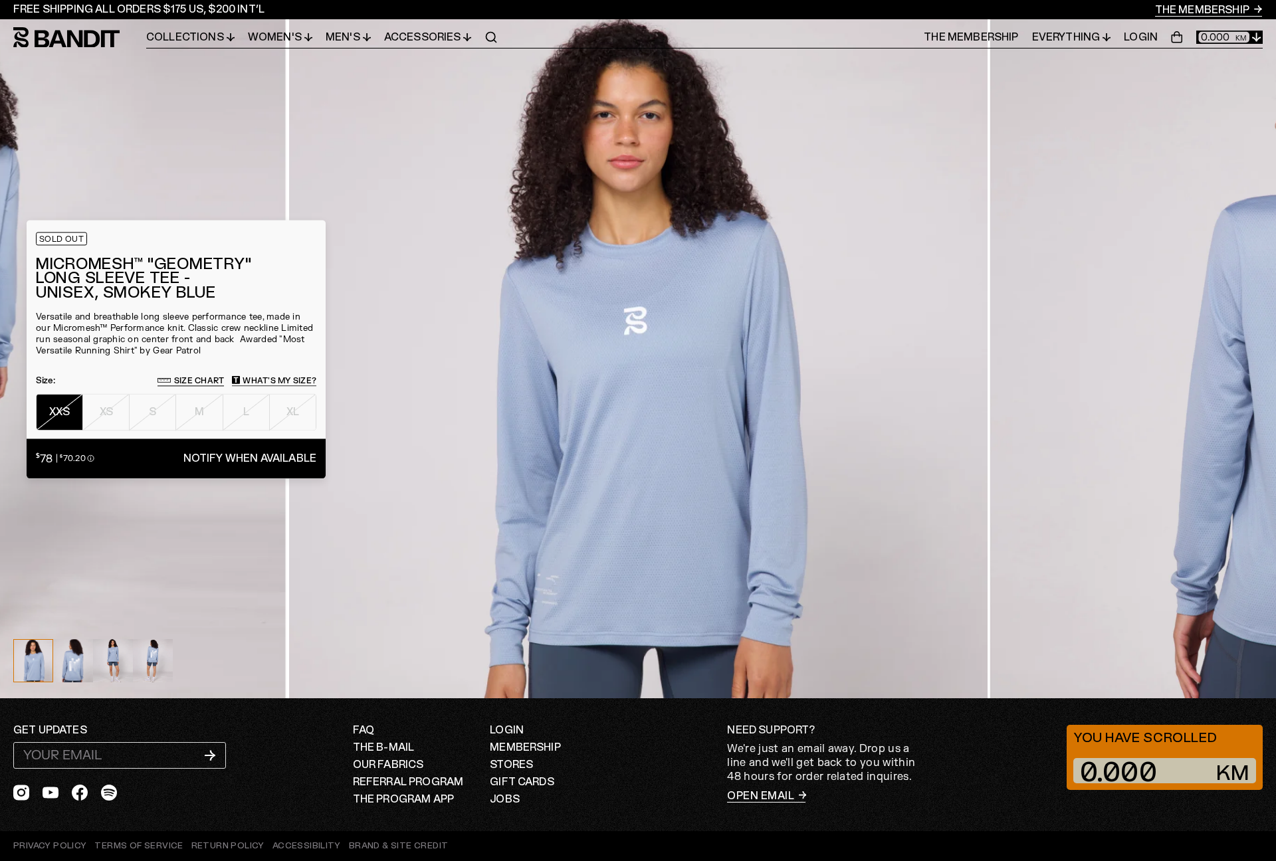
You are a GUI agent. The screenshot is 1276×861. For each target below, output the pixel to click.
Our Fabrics (388, 764)
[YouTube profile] (50, 793)
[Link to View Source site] (398, 846)
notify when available (249, 458)
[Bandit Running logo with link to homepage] (79, 37)
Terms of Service (138, 845)
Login (1141, 37)
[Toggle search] (491, 37)
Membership (525, 747)
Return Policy (228, 845)
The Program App (403, 799)
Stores (511, 764)
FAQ (363, 730)
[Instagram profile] (21, 793)
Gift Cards (522, 782)
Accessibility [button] (306, 846)
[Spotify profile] (109, 793)
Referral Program (408, 782)
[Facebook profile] (80, 793)
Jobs (505, 799)
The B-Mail (384, 747)
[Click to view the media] (73, 660)
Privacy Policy (49, 845)
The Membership (1203, 10)
